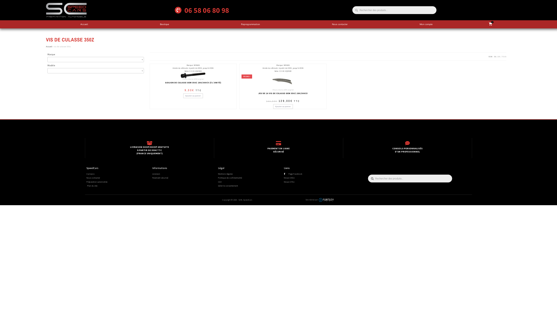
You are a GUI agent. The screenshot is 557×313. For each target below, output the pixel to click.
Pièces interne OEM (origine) (193, 79)
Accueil (84, 24)
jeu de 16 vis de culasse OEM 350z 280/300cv (283, 93)
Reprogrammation (250, 24)
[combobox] (95, 59)
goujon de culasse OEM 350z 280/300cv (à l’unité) (193, 82)
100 (499, 56)
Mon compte (426, 24)
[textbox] (96, 59)
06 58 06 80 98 (206, 10)
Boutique (164, 24)
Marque (51, 54)
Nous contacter (340, 24)
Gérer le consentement (228, 185)
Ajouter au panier (193, 96)
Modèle (51, 65)
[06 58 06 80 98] (178, 10)
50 (495, 56)
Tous (504, 56)
